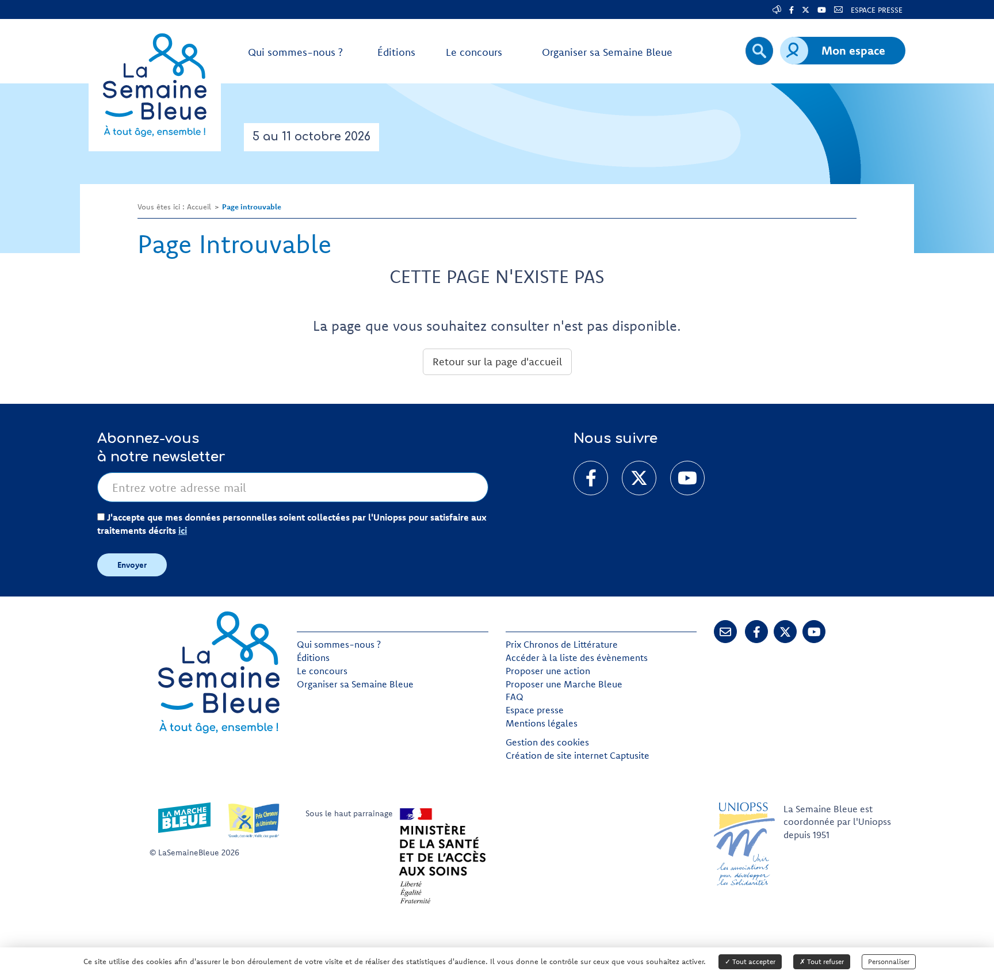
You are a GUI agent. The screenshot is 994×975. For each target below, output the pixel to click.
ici (182, 530)
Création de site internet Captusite (577, 755)
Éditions (313, 657)
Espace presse (535, 710)
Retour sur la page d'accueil (497, 361)
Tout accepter (753, 961)
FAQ (514, 696)
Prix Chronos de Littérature (562, 644)
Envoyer (132, 565)
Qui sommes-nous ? (339, 644)
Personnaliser (888, 961)
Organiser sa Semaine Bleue (355, 684)
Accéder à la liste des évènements (577, 657)
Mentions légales (542, 723)
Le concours (322, 670)
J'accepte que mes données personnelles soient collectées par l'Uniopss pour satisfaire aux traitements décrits (292, 523)
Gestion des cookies (547, 742)
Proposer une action (548, 670)
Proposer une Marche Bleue (564, 684)
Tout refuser (824, 961)
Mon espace (853, 50)
